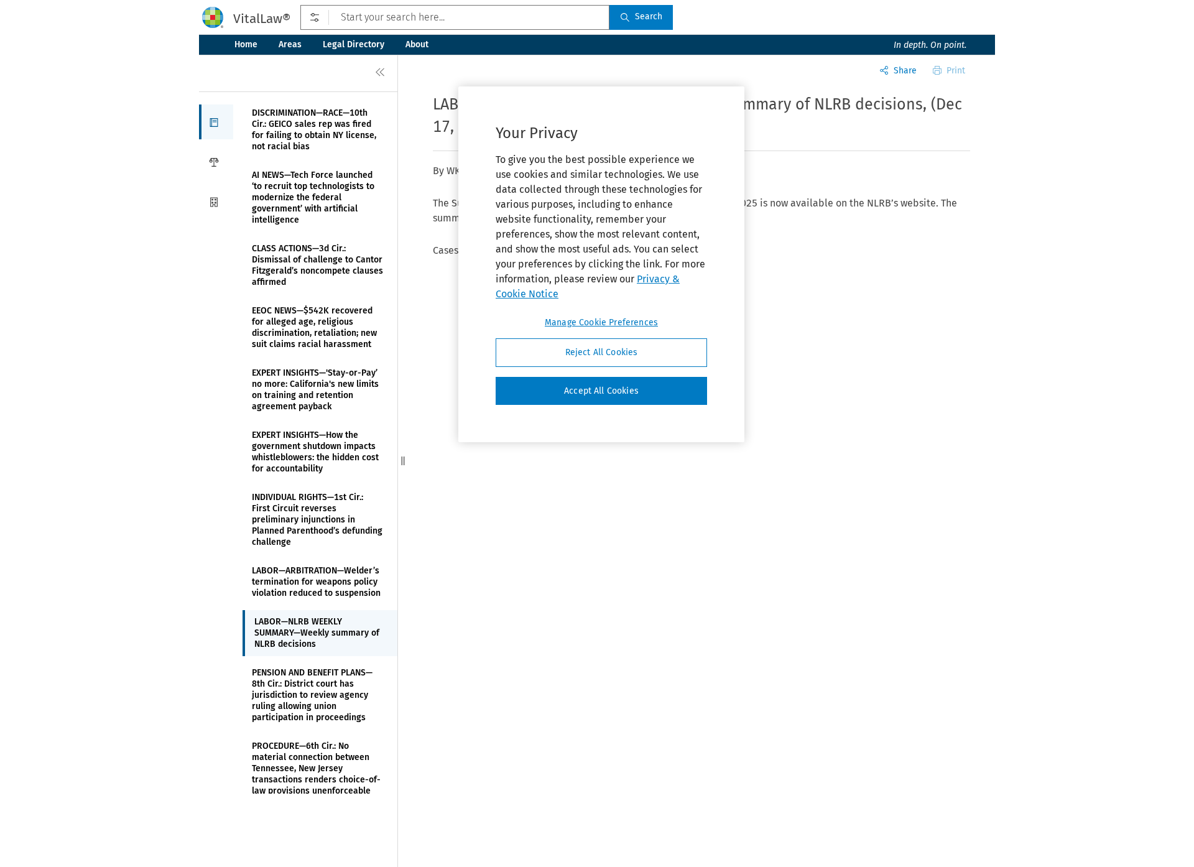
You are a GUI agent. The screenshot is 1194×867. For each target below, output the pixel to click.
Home (245, 44)
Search (648, 16)
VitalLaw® (261, 19)
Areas (290, 44)
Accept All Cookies (601, 391)
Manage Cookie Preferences (601, 322)
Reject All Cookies (601, 352)
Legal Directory (353, 44)
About (416, 44)
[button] (216, 121)
